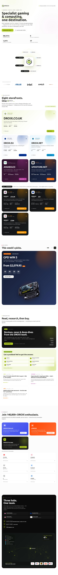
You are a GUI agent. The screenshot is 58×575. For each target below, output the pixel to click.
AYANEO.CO (39, 65)
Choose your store (7, 30)
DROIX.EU (33, 52)
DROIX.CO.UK (25, 52)
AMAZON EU (20, 65)
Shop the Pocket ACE (9, 276)
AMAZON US (21, 57)
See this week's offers (21, 30)
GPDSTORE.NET (33, 71)
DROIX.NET (39, 57)
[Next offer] (55, 248)
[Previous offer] (52, 248)
